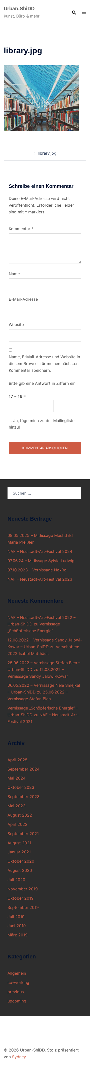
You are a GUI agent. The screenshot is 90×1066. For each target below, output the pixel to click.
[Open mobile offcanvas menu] (84, 12)
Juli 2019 (16, 916)
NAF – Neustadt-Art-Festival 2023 (40, 579)
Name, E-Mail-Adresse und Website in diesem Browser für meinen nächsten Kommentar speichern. (44, 363)
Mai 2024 (17, 778)
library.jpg (47, 153)
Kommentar (21, 228)
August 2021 (19, 842)
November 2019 (23, 888)
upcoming (17, 1000)
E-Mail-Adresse (23, 299)
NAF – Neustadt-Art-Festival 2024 (40, 551)
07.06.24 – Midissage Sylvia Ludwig (41, 560)
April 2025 (18, 759)
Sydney (19, 1056)
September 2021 (23, 833)
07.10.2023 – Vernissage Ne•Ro (37, 569)
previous (16, 991)
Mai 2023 (17, 805)
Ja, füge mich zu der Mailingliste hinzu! (41, 424)
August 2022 (20, 815)
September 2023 (24, 796)
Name (14, 273)
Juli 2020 (16, 879)
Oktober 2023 (21, 787)
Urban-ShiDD (19, 8)
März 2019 (18, 934)
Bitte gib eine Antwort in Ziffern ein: (42, 383)
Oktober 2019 (21, 898)
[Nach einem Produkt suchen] (74, 13)
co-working (18, 982)
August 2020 (20, 870)
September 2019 (23, 907)
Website (16, 324)
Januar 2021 (19, 851)
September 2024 (24, 769)
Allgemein (17, 973)
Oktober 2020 (21, 861)
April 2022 (18, 824)
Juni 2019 (17, 925)
